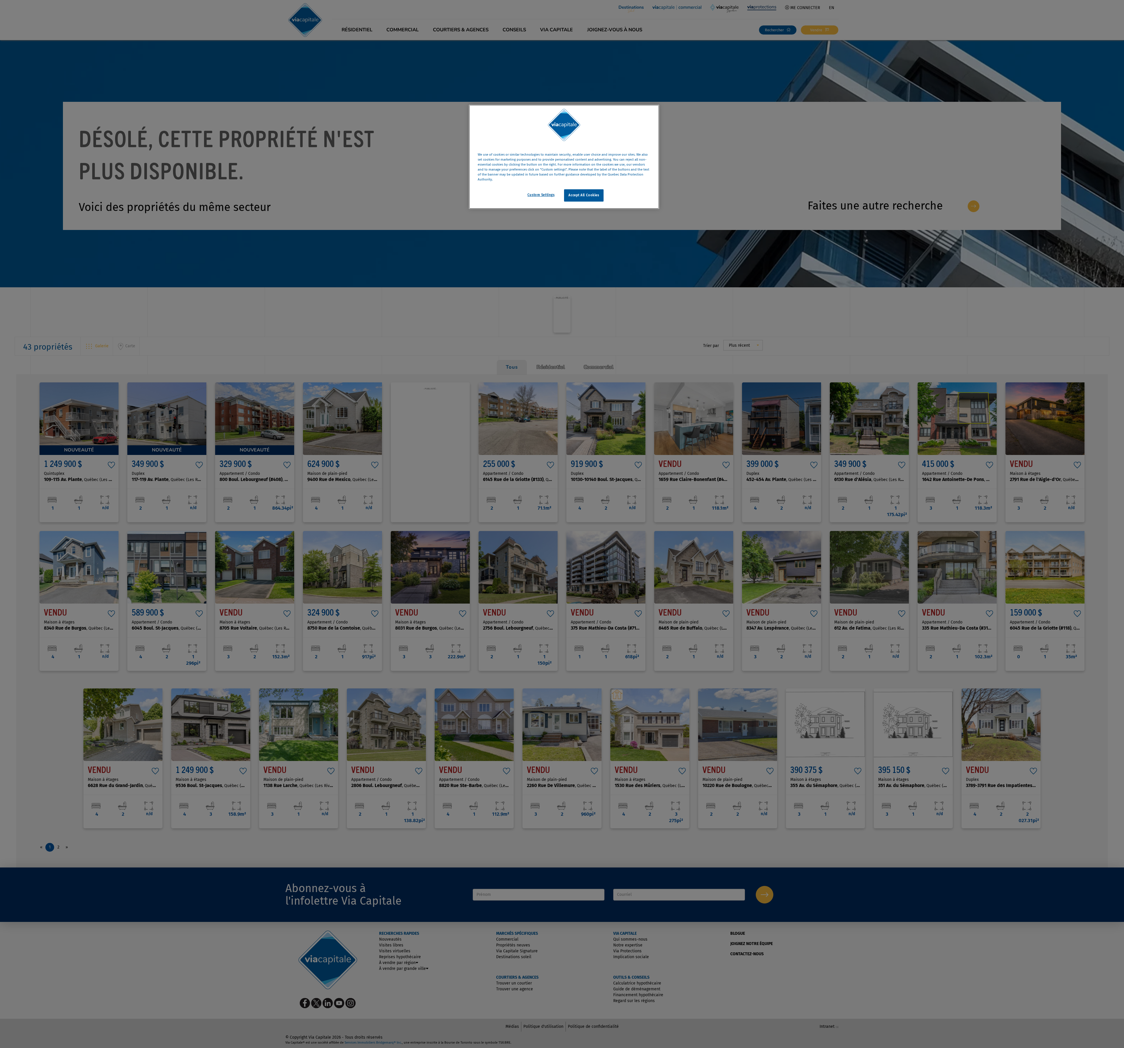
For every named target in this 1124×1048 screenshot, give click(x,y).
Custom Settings (541, 195)
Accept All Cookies (583, 195)
